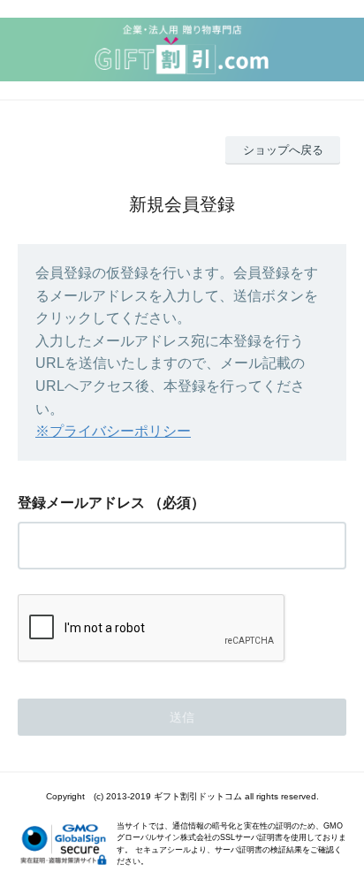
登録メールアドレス (81, 502)
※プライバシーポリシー (113, 431)
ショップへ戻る (283, 150)
